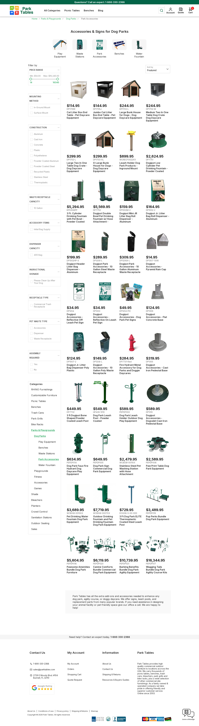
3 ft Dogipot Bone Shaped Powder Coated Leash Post (77, 418)
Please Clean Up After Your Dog (44, 281)
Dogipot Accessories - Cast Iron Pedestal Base (157, 368)
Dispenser (39, 333)
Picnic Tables (38, 401)
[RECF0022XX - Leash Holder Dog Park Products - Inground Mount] (131, 140)
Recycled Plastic (42, 171)
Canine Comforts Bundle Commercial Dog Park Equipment (104, 570)
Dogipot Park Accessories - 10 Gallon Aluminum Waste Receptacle (129, 268)
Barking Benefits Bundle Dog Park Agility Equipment (129, 570)
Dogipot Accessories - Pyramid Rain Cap (156, 267)
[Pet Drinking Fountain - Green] (157, 140)
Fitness (38, 476)
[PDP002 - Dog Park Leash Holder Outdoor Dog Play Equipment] (131, 392)
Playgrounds (41, 470)
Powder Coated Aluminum (46, 161)
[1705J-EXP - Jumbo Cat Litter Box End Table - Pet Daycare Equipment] (105, 89)
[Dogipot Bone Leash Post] (78, 392)
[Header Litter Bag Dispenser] (78, 241)
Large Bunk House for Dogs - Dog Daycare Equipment (130, 115)
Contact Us (107, 669)
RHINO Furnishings (41, 389)
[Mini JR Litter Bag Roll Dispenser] (131, 190)
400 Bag (38, 255)
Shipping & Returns (111, 674)
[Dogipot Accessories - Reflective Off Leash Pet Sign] (78, 291)
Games (38, 488)
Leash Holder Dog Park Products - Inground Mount (129, 166)
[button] (188, 720)
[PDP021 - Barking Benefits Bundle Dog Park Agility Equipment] (131, 544)
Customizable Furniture (44, 395)
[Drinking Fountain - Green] (105, 190)
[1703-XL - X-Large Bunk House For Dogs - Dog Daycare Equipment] (105, 140)
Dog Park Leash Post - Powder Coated (102, 418)
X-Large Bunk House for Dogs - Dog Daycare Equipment (103, 167)
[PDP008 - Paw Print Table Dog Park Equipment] (157, 443)
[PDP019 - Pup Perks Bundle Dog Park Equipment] (157, 493)
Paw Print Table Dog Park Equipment (157, 467)
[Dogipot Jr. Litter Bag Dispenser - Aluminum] (157, 190)
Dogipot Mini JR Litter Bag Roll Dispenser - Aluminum (128, 217)
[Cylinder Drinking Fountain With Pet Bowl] (78, 190)
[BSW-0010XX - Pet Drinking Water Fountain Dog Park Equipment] (78, 493)
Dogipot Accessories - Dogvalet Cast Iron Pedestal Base (156, 419)
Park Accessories (99, 55)
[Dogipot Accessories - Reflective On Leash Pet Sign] (105, 291)
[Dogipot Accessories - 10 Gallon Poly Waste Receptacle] (105, 342)
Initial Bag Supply (42, 229)
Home (34, 18)
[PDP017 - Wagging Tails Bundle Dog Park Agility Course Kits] (157, 544)
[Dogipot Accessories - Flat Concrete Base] (157, 291)
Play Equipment (60, 55)
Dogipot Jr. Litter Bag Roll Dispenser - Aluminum (157, 216)
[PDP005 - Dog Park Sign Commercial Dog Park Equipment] (105, 443)
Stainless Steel (41, 177)
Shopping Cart (74, 674)
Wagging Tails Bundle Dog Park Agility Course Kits (156, 570)
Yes (35, 364)
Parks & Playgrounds (43, 430)
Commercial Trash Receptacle (42, 305)
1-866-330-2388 (115, 2)
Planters (35, 505)
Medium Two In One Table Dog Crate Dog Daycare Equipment (157, 116)
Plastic (37, 150)
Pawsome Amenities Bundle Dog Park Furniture (78, 570)
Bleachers (36, 500)
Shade (34, 494)
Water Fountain (139, 55)
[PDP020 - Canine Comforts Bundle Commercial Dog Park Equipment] (105, 544)
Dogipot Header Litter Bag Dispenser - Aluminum (76, 268)
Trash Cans (37, 412)
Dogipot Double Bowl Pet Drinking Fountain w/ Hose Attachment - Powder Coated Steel (103, 220)
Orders (70, 669)
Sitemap (94, 711)
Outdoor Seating (40, 523)
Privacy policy (63, 711)
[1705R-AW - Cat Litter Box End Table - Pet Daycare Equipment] (78, 89)
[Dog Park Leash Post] (105, 392)
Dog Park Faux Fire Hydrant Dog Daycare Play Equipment (77, 470)
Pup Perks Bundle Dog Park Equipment (157, 518)
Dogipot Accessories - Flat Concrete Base (156, 317)
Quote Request (74, 680)
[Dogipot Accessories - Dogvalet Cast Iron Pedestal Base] (157, 392)
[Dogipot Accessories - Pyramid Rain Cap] (157, 241)
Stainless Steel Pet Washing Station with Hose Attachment (130, 470)
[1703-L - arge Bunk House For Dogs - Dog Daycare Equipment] (131, 89)
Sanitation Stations (41, 517)
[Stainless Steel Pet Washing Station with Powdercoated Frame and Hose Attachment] (131, 443)
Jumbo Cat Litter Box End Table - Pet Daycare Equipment (104, 115)
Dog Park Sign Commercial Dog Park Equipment (102, 469)
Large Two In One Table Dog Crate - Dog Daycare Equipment (77, 167)
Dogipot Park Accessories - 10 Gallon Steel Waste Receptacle (104, 268)
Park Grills (37, 418)
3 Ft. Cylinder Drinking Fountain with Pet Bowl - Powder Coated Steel (77, 219)
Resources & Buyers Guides (115, 680)
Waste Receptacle (43, 338)
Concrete (38, 145)
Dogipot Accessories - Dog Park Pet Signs (130, 317)
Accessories (40, 328)
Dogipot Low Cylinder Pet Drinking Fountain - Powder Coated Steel (157, 168)
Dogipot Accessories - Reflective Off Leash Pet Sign (75, 318)
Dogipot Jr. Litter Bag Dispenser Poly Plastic (78, 368)
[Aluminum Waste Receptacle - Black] (131, 241)
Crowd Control (39, 511)
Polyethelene (40, 155)
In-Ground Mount (42, 107)
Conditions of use (46, 711)
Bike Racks (37, 424)
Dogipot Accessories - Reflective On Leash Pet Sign (104, 318)
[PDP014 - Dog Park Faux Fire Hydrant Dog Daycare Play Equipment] (78, 443)
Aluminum (38, 134)
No (35, 369)
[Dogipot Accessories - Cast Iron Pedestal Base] (157, 342)
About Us (106, 663)
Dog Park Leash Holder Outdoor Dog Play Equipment (131, 418)
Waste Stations (79, 55)
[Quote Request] (181, 10)
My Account (73, 663)
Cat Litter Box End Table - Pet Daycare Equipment (78, 115)
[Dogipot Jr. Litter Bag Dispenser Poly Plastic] (78, 342)
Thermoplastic (41, 182)
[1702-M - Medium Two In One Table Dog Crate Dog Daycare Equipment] (157, 89)
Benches (119, 53)
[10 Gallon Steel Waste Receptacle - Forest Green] (105, 241)
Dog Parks (40, 436)
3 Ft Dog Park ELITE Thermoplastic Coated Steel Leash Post (130, 520)
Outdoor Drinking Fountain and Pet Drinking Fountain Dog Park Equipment (104, 520)
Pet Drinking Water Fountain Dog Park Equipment (77, 519)
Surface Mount (41, 113)
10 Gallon (38, 208)
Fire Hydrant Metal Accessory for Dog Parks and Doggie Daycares (130, 369)
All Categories (52, 10)
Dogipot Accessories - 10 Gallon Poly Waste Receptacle (103, 369)
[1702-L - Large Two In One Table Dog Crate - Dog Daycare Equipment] (78, 140)
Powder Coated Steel (44, 166)
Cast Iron (38, 139)
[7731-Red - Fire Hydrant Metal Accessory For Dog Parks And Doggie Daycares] (131, 342)
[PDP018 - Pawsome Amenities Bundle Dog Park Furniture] (78, 544)
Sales (34, 529)
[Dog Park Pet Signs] (131, 291)
